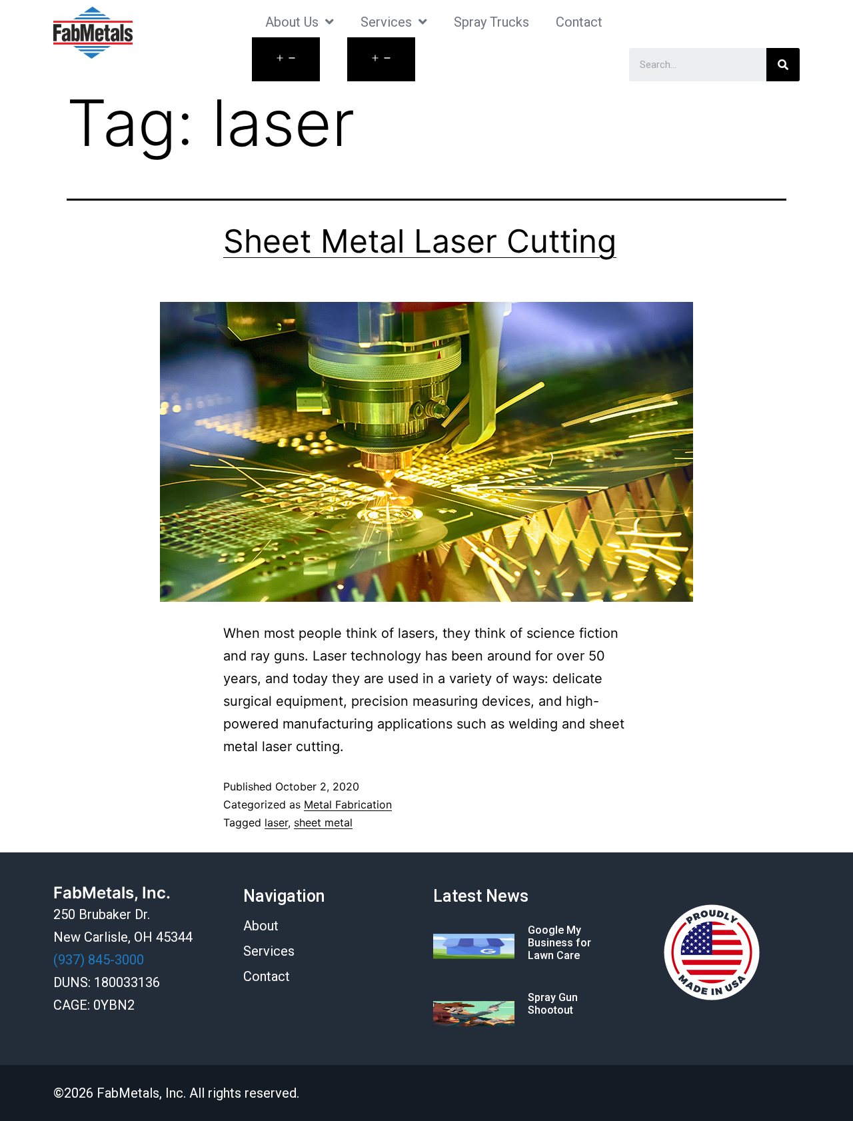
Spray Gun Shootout (553, 1003)
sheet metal (323, 822)
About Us (292, 22)
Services (386, 22)
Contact (579, 22)
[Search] (783, 64)
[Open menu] (286, 59)
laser (276, 822)
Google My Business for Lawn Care (559, 943)
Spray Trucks (491, 22)
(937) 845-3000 (98, 960)
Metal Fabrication (348, 804)
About (261, 926)
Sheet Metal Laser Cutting (419, 241)
